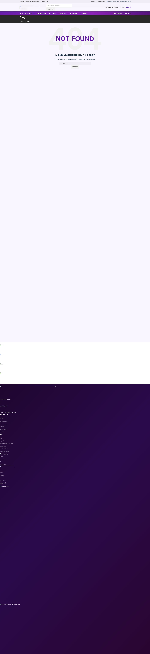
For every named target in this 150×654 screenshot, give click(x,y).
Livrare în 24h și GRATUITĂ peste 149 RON (29, 1)
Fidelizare (93, 1)
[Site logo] (29, 7)
